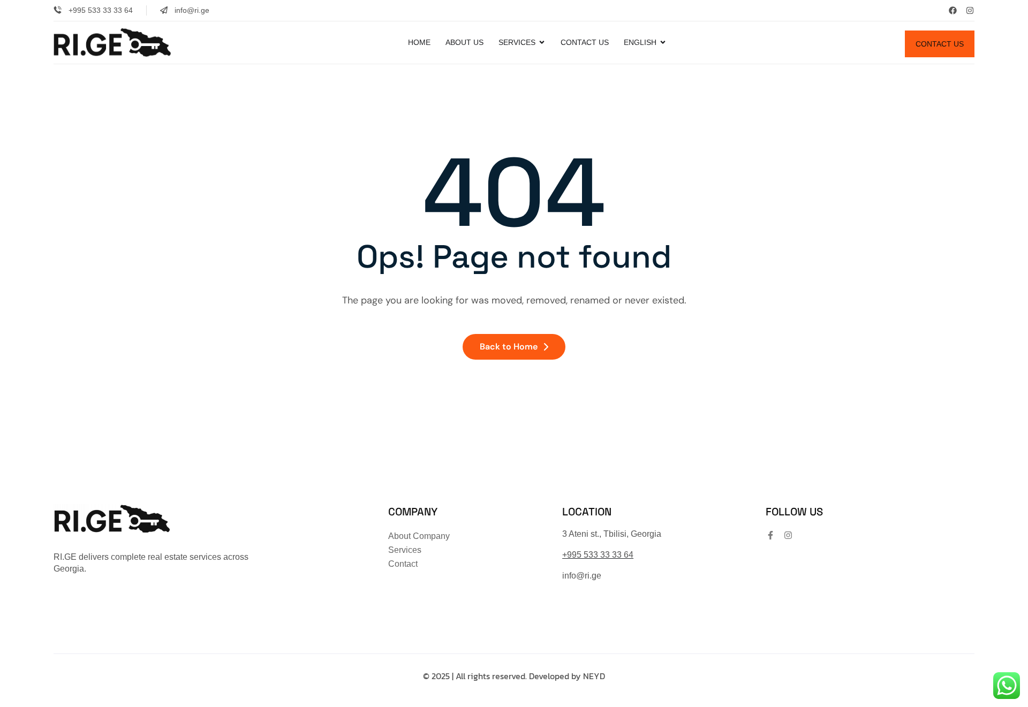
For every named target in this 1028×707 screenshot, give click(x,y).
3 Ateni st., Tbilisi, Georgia (611, 533)
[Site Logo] (112, 41)
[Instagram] (969, 10)
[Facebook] (952, 10)
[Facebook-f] (770, 535)
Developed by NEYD (567, 676)
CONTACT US (940, 44)
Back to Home (509, 346)
